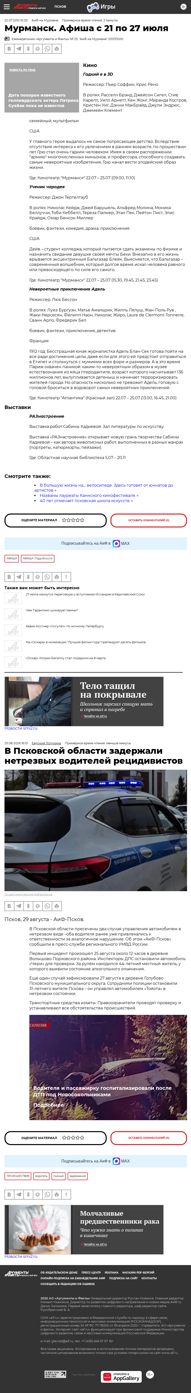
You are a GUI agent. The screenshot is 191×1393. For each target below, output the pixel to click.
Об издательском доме (59, 1272)
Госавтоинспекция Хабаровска (28, 894)
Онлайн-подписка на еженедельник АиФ (73, 1278)
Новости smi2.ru (21, 728)
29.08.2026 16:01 (16, 743)
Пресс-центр (91, 1272)
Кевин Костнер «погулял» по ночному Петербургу (65, 626)
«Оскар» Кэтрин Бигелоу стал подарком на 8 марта (66, 658)
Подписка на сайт (123, 1278)
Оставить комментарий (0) (148, 520)
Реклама (111, 1272)
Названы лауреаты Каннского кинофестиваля (87, 495)
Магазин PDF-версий (138, 1272)
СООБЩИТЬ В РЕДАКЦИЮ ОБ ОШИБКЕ (68, 1284)
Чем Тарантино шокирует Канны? (52, 610)
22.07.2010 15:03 (16, 20)
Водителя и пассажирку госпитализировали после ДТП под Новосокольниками (102, 1091)
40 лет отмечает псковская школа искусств (85, 500)
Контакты (149, 1278)
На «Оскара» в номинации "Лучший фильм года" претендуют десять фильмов (86, 642)
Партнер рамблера (83, 1374)
